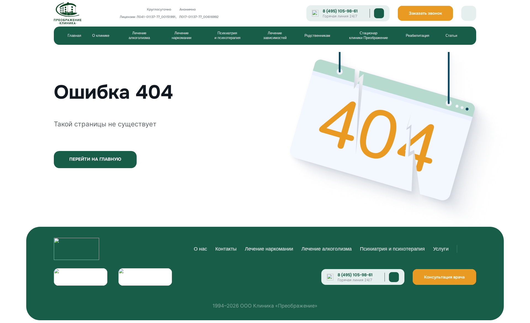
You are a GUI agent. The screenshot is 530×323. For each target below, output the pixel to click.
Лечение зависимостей (275, 35)
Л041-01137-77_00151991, (156, 17)
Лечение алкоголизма (139, 35)
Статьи (451, 35)
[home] (76, 13)
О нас (200, 249)
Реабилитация (417, 35)
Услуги (441, 249)
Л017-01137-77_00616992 (199, 17)
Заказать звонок (425, 13)
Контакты (226, 249)
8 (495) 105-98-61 (340, 11)
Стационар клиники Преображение (368, 35)
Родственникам (317, 35)
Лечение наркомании (181, 35)
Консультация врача (444, 277)
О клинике (100, 35)
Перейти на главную (95, 159)
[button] (103, 36)
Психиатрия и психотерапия (227, 35)
